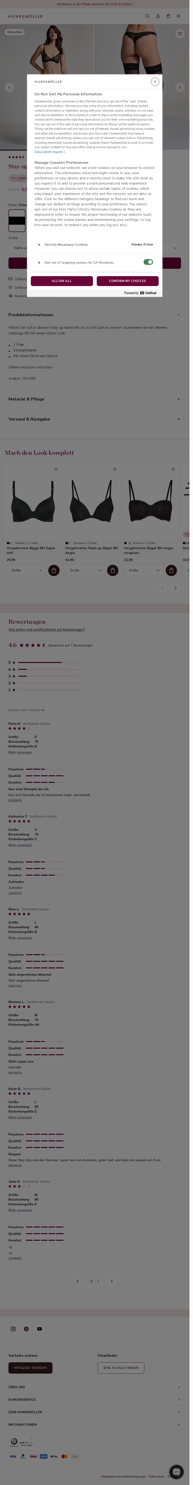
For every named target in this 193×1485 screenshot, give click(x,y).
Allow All (62, 281)
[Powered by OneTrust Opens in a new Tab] (142, 293)
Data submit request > (50, 152)
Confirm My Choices (127, 281)
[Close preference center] (155, 81)
